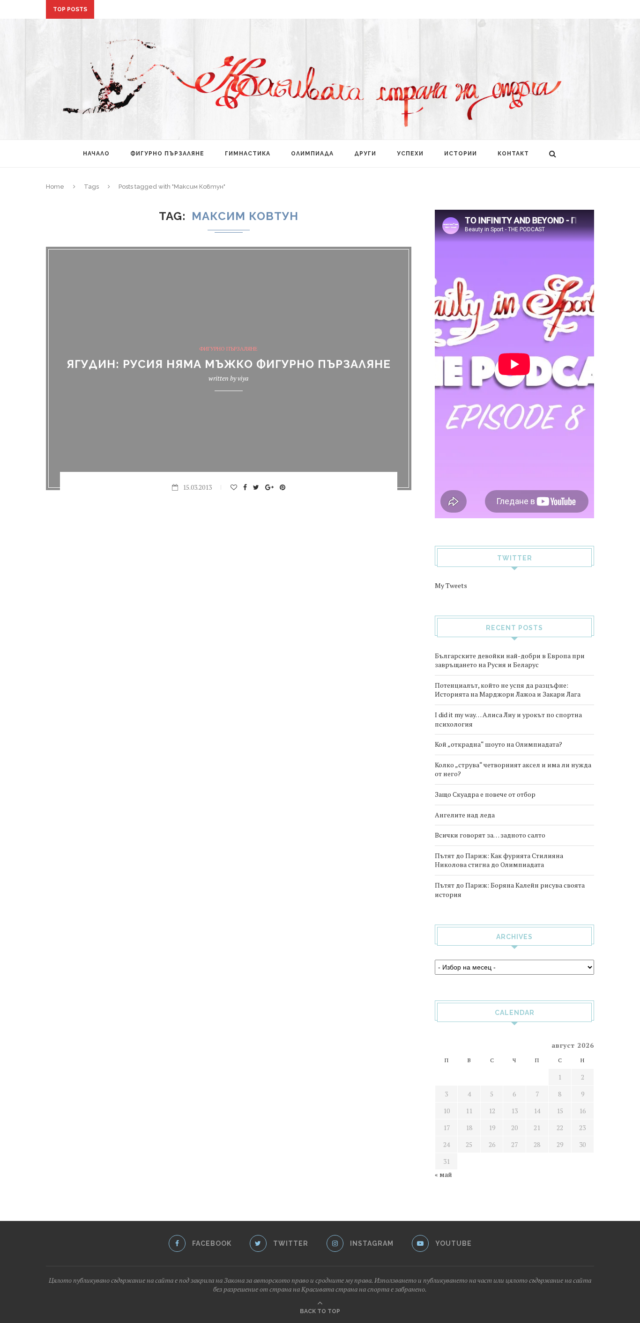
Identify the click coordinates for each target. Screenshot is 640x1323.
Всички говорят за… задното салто (490, 835)
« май (443, 1174)
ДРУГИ (365, 153)
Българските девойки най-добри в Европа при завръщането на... (217, 10)
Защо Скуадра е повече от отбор (485, 794)
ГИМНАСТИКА (247, 153)
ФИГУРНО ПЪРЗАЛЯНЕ (167, 153)
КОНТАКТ (513, 153)
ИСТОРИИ (460, 153)
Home (55, 186)
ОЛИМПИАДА (312, 153)
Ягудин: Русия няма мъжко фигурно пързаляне (229, 364)
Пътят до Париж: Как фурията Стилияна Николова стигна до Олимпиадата (499, 860)
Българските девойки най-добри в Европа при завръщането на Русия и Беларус (510, 660)
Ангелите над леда (465, 814)
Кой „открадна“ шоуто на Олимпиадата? (498, 744)
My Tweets (451, 585)
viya (243, 378)
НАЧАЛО (96, 153)
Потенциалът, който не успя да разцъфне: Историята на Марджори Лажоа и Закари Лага (507, 690)
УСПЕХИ (410, 153)
